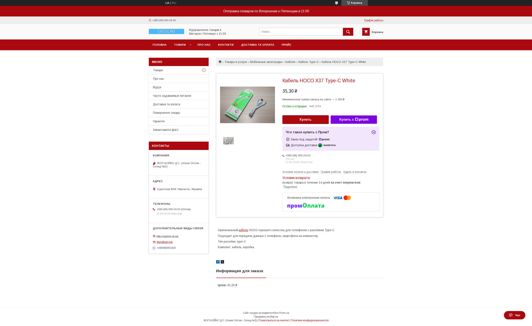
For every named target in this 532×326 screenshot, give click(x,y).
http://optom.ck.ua (167, 236)
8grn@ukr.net (164, 242)
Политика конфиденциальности (310, 320)
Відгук (157, 87)
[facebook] (218, 262)
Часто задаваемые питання (172, 95)
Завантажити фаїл (165, 129)
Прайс (286, 44)
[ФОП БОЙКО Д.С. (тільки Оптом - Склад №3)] (166, 33)
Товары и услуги (235, 62)
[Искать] (348, 32)
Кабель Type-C (308, 62)
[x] (222, 262)
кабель (243, 230)
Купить (306, 119)
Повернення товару (166, 112)
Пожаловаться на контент (274, 320)
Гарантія (159, 121)
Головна (159, 44)
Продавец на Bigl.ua (266, 316)
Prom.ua (284, 312)
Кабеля (290, 62)
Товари (180, 44)
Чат (517, 315)
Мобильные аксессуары (266, 62)
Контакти (226, 44)
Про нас (204, 44)
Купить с (346, 119)
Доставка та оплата (257, 44)
